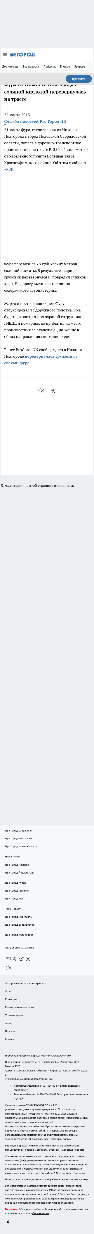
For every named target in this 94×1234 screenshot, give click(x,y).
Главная (9, 1039)
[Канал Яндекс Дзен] (28, 959)
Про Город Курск (15, 882)
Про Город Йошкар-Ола (19, 872)
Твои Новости (13, 908)
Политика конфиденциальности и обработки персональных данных (46, 1179)
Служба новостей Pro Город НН (35, 121)
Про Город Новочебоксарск (22, 846)
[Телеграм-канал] (21, 959)
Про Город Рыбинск (17, 890)
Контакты (11, 999)
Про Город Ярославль (18, 916)
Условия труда (14, 1015)
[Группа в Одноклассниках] (15, 959)
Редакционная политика (20, 1007)
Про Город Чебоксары (18, 838)
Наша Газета (12, 856)
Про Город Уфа (14, 898)
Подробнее (80, 1173)
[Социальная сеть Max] (8, 967)
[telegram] (54, 390)
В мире (65, 66)
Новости (10, 1031)
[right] (89, 67)
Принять (78, 79)
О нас (8, 991)
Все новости (31, 66)
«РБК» (10, 169)
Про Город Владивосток (19, 924)
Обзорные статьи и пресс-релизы (25, 983)
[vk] (41, 390)
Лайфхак (50, 66)
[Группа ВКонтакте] (8, 959)
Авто (8, 1023)
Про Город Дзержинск (18, 830)
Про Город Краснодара (19, 934)
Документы (10, 66)
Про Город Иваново (17, 864)
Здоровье (80, 66)
